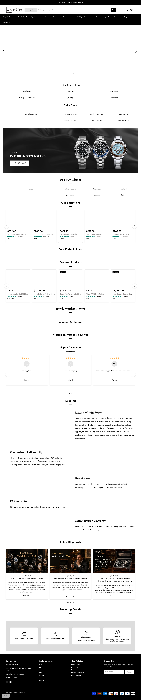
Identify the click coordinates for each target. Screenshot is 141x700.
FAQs (40, 665)
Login (40, 673)
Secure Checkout (76, 675)
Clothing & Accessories (84, 17)
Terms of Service (76, 670)
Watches (56, 17)
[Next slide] (136, 51)
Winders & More (68, 17)
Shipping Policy (75, 665)
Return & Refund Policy (77, 673)
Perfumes (99, 17)
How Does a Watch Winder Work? (70, 578)
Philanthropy (6, 22)
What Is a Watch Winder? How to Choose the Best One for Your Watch (114, 580)
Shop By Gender (8, 17)
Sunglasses (46, 17)
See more (69, 602)
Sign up (129, 672)
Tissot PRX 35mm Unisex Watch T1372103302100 (104, 294)
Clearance (117, 17)
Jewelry (108, 17)
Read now (26, 595)
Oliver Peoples (10, 298)
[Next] (134, 226)
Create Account (43, 670)
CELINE (62, 238)
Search (40, 667)
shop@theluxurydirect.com (17, 674)
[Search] (113, 10)
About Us (41, 675)
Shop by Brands (23, 17)
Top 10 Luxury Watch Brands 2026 (26, 578)
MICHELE (36, 298)
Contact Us (42, 678)
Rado (114, 298)
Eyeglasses (35, 17)
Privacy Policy (75, 667)
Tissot (8, 238)
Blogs (126, 17)
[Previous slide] (4, 51)
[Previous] (6, 226)
